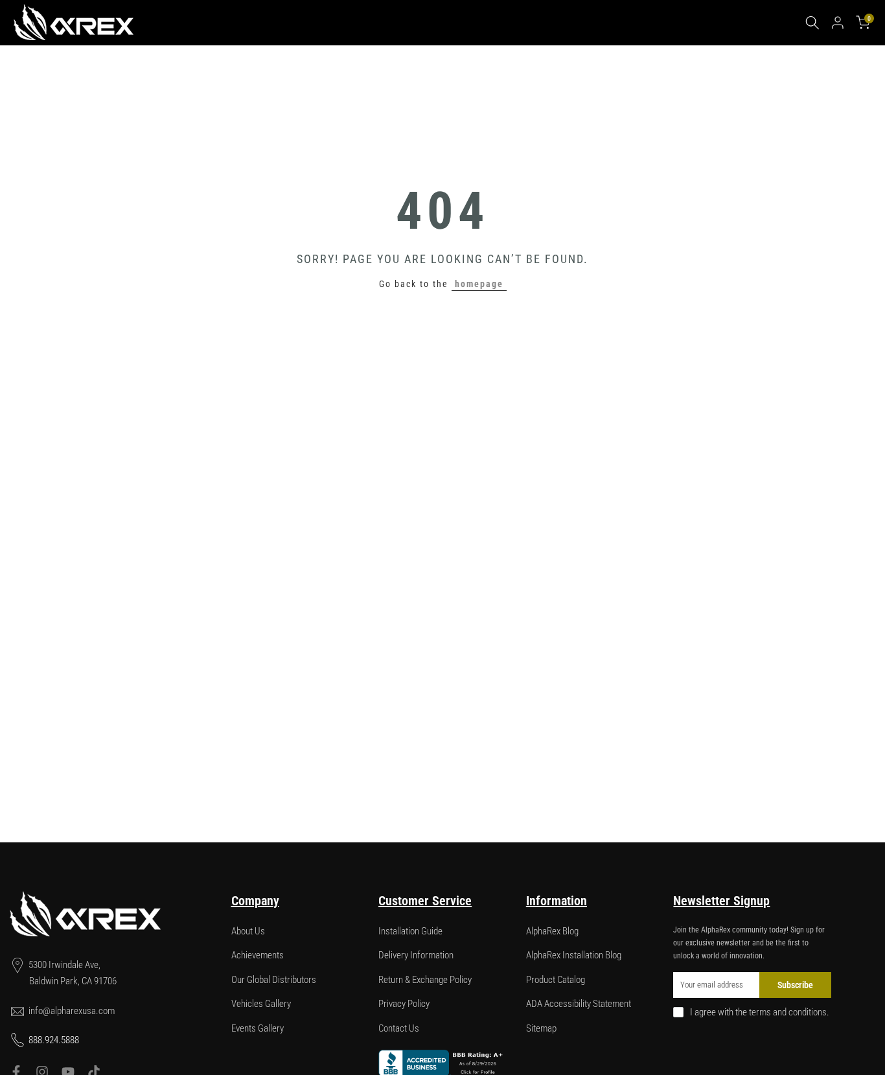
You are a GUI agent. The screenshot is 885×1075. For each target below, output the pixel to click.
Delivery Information (416, 955)
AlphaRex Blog (552, 931)
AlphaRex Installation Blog (573, 955)
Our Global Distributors (273, 980)
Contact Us (398, 1028)
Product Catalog (555, 980)
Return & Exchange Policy (425, 980)
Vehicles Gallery (261, 1004)
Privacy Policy (404, 1004)
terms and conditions (788, 1012)
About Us (248, 931)
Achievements (257, 955)
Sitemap (541, 1028)
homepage (479, 284)
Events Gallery (257, 1028)
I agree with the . (759, 1012)
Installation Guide (410, 931)
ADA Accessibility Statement (578, 1004)
